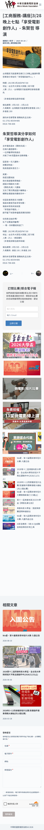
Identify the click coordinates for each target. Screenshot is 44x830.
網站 (6, 761)
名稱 (7, 745)
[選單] (40, 5)
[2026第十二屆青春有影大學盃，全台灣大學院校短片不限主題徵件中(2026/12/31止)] (22, 657)
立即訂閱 (14, 323)
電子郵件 (9, 753)
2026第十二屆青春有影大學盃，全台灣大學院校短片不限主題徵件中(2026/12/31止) (21, 673)
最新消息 (6, 43)
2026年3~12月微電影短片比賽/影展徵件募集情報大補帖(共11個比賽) (29, 485)
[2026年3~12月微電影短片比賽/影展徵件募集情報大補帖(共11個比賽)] (22, 696)
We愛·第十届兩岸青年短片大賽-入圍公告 (21, 635)
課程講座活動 (16, 43)
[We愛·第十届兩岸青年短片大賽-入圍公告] (22, 621)
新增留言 (9, 770)
